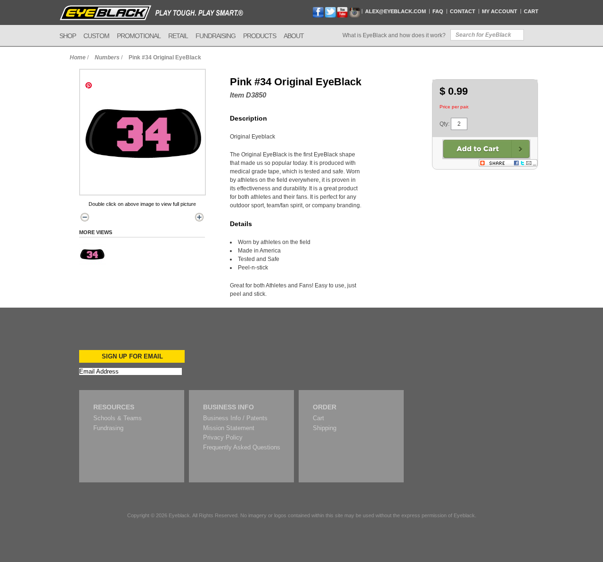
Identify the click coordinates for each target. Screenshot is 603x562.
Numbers (107, 57)
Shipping (324, 428)
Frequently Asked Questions (241, 447)
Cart (531, 11)
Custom (96, 36)
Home (78, 57)
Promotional (139, 36)
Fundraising (216, 36)
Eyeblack (179, 515)
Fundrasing (108, 428)
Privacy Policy (223, 437)
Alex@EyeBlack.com (395, 11)
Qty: (444, 124)
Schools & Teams (117, 418)
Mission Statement (228, 428)
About (294, 36)
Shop (67, 36)
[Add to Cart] (486, 149)
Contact (462, 11)
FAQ (437, 11)
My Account (499, 11)
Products (259, 36)
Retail (178, 36)
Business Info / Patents (235, 418)
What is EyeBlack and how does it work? (394, 35)
